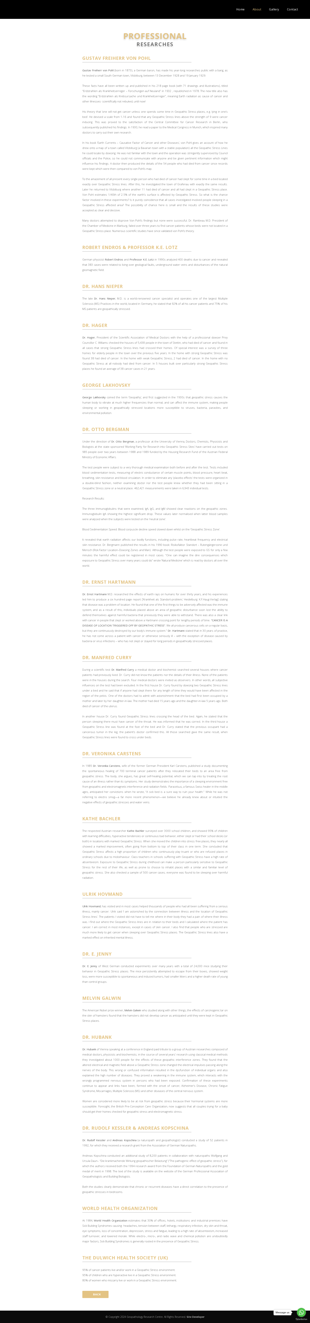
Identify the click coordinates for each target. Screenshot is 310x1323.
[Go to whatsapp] (301, 1312)
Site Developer (196, 1317)
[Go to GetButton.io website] (301, 1319)
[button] (95, 1294)
